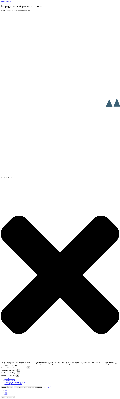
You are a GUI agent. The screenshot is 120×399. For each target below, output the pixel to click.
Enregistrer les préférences (34, 387)
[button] (60, 275)
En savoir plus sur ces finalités (13, 384)
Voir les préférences (19, 387)
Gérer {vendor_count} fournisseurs (14, 382)
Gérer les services (9, 380)
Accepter (4, 387)
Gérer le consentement (8, 397)
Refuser (10, 387)
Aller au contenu (6, 1)
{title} (6, 390)
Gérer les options (9, 379)
